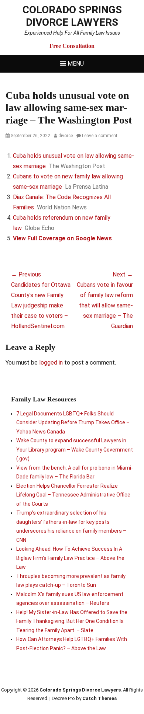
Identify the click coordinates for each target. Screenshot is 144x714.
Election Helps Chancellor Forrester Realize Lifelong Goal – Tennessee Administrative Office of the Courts (73, 495)
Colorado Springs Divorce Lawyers (72, 16)
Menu (76, 63)
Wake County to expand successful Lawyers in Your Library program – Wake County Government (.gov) (74, 450)
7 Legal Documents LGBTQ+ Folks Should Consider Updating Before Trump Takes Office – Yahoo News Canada (73, 423)
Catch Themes (99, 698)
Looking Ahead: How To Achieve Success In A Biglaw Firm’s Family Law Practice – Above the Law (70, 558)
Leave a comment (99, 135)
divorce (65, 135)
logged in (51, 362)
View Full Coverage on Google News (62, 238)
